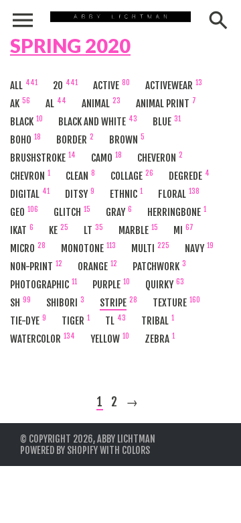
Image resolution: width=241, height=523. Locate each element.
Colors (136, 450)
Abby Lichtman (126, 439)
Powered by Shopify (59, 450)
